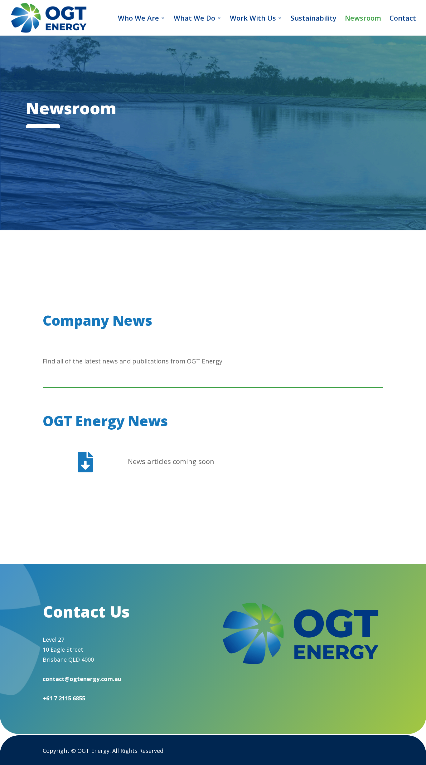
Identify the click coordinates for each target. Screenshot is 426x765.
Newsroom (363, 19)
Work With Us (253, 19)
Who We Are (138, 19)
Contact (403, 19)
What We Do (194, 19)
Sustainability (313, 19)
